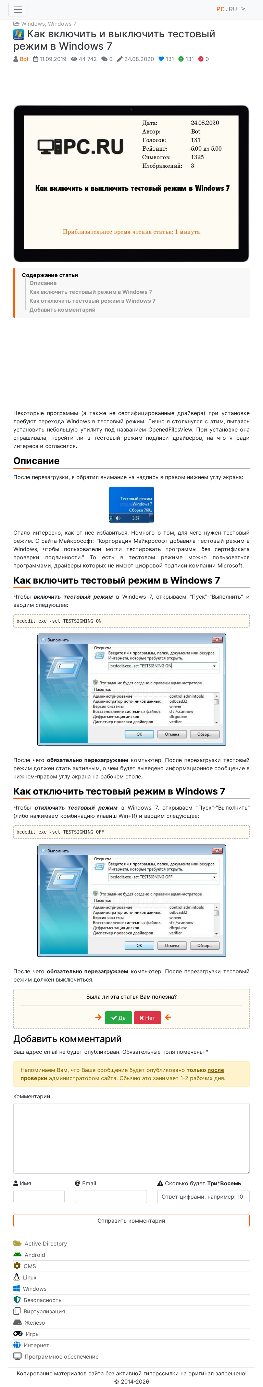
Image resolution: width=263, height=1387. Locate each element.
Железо (34, 1322)
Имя (24, 1183)
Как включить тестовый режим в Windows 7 (90, 291)
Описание (43, 282)
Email (88, 1183)
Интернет (35, 1345)
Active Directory (45, 1243)
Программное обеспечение (61, 1356)
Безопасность (42, 1300)
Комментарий (31, 1096)
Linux (29, 1277)
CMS (29, 1266)
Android (34, 1254)
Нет (149, 1017)
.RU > (232, 9)
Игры (32, 1333)
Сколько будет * (202, 1183)
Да (121, 1017)
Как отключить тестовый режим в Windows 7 (92, 300)
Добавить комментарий (62, 309)
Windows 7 (62, 23)
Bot (24, 58)
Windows (33, 23)
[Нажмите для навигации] (17, 9)
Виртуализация (43, 1311)
